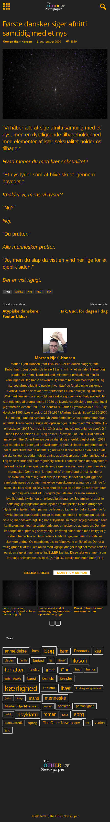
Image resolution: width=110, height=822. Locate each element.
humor (90, 669)
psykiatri (27, 714)
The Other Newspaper (61, 723)
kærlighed (21, 688)
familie (23, 660)
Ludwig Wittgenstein (88, 688)
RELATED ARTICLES (36, 573)
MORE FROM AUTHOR (72, 573)
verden (100, 723)
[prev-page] (51, 623)
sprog (32, 723)
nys (30, 291)
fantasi (38, 660)
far (51, 660)
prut (40, 291)
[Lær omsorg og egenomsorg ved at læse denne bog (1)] (19, 592)
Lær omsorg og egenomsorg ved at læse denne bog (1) (19, 611)
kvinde (48, 678)
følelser (34, 669)
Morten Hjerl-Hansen (17, 41)
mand (34, 698)
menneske (55, 698)
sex (49, 291)
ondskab (64, 706)
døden (9, 660)
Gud (65, 669)
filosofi (79, 661)
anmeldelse (16, 651)
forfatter (14, 670)
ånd (7, 730)
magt (20, 698)
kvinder (66, 678)
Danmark (82, 651)
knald (19, 291)
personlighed (85, 706)
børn (64, 651)
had (78, 669)
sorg (79, 714)
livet (66, 688)
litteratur (49, 688)
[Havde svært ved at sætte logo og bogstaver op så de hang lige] (55, 592)
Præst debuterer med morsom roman (88, 609)
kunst (31, 678)
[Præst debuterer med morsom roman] (90, 592)
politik (8, 714)
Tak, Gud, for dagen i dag (83, 311)
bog (49, 650)
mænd (48, 706)
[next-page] (58, 623)
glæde (50, 670)
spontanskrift (14, 723)
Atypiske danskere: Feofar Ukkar (21, 313)
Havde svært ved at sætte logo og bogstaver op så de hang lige (54, 611)
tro (87, 722)
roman (50, 714)
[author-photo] (55, 340)
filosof (61, 660)
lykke (8, 698)
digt (98, 651)
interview (13, 678)
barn (35, 651)
